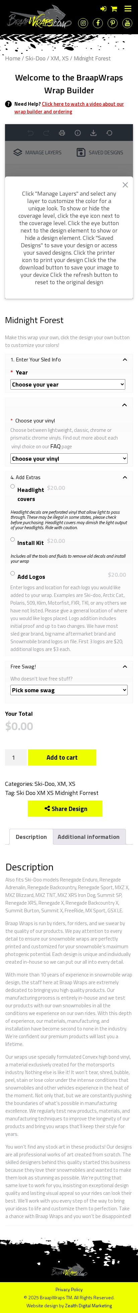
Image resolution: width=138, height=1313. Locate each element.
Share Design (69, 808)
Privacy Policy (69, 1289)
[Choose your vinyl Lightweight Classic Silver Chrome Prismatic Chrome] (69, 458)
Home (12, 58)
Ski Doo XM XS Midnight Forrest (57, 792)
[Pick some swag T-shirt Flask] (69, 690)
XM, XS (60, 58)
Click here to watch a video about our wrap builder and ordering (69, 107)
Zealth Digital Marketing (88, 1305)
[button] (69, 359)
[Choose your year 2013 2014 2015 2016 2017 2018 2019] (67, 384)
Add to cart (62, 757)
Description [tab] (31, 836)
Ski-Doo (35, 58)
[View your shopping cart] (114, 8)
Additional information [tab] (89, 836)
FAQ (55, 446)
